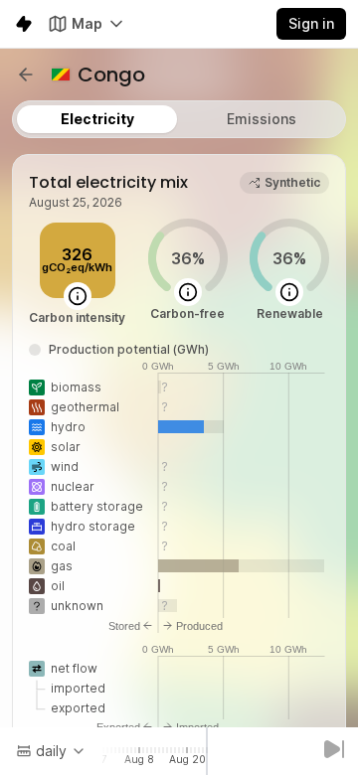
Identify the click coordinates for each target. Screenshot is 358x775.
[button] (26, 74)
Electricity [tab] (97, 118)
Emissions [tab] (261, 118)
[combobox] (51, 751)
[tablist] (179, 119)
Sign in (311, 23)
